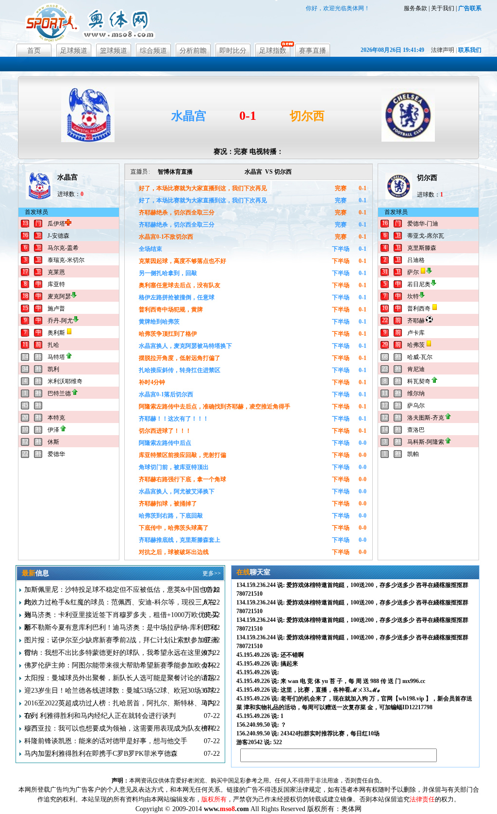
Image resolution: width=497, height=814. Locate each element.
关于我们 (442, 8)
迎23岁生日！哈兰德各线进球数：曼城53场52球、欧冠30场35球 (119, 690)
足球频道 (73, 50)
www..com (226, 809)
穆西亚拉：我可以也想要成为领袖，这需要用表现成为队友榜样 (119, 728)
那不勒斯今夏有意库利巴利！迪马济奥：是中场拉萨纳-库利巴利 (120, 627)
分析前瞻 (193, 50)
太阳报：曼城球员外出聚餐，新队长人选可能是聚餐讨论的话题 (119, 678)
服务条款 (415, 8)
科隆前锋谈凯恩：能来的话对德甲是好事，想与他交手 (105, 741)
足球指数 (272, 50)
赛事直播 (312, 50)
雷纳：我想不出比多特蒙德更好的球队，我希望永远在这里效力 (119, 652)
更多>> (211, 573)
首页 (34, 50)
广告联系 (469, 8)
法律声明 (442, 50)
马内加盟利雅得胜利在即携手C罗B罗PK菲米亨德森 (101, 753)
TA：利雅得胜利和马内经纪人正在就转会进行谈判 (100, 715)
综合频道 (153, 50)
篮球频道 (113, 50)
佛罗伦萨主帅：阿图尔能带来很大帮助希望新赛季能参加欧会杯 (119, 665)
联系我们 (469, 50)
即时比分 (233, 50)
